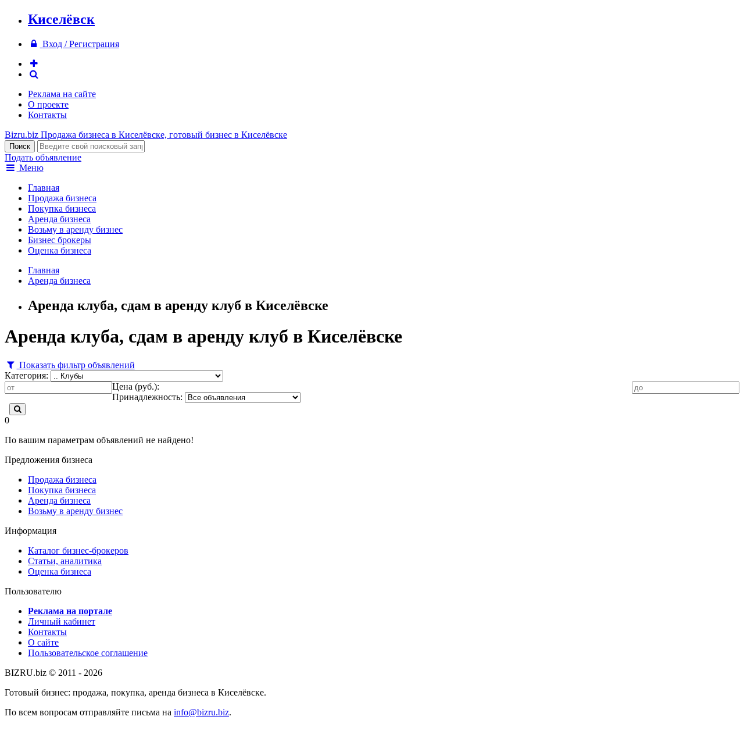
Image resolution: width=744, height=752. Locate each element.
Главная (43, 188)
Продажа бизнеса (62, 198)
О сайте (43, 642)
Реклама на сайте (62, 94)
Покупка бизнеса (62, 208)
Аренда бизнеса (59, 219)
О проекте (48, 104)
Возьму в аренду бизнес (75, 229)
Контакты (47, 115)
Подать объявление (43, 157)
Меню (30, 168)
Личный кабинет (61, 621)
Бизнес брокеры (59, 240)
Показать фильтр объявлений (76, 365)
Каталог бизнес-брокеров (78, 550)
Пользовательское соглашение (88, 653)
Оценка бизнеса (59, 250)
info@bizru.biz (201, 712)
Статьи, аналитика (65, 561)
